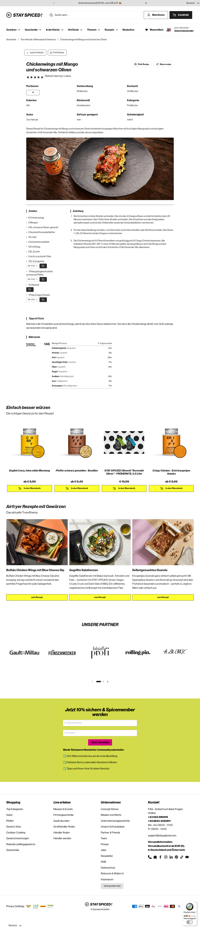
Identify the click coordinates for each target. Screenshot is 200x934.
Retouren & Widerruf (112, 873)
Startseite (11, 39)
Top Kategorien (14, 809)
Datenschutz (108, 867)
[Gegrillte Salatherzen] (100, 542)
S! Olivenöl (34, 285)
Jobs (103, 850)
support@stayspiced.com (162, 835)
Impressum (107, 879)
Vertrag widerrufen (112, 886)
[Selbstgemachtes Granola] (163, 542)
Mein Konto (158, 15)
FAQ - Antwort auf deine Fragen (165, 809)
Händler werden (62, 838)
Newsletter (107, 856)
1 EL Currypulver (36, 261)
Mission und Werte (111, 815)
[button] (181, 15)
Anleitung (78, 211)
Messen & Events (63, 809)
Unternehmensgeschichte (115, 821)
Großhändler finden (64, 826)
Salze (9, 815)
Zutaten (33, 211)
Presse (105, 844)
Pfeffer (10, 821)
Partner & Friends (110, 832)
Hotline (152, 813)
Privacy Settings (15, 906)
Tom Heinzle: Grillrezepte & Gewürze (38, 39)
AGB (103, 861)
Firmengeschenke (63, 815)
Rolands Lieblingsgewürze (20, 844)
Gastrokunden (61, 821)
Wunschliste (157, 30)
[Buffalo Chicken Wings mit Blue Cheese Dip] (37, 542)
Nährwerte (34, 337)
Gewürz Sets (13, 826)
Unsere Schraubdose (113, 826)
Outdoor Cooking (15, 832)
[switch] (190, 922)
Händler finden (61, 832)
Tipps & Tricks (36, 318)
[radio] (28, 77)
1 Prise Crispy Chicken (39, 295)
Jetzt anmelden (100, 742)
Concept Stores (109, 809)
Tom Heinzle (32, 120)
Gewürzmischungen (17, 838)
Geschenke (12, 850)
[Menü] (195, 903)
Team (104, 838)
